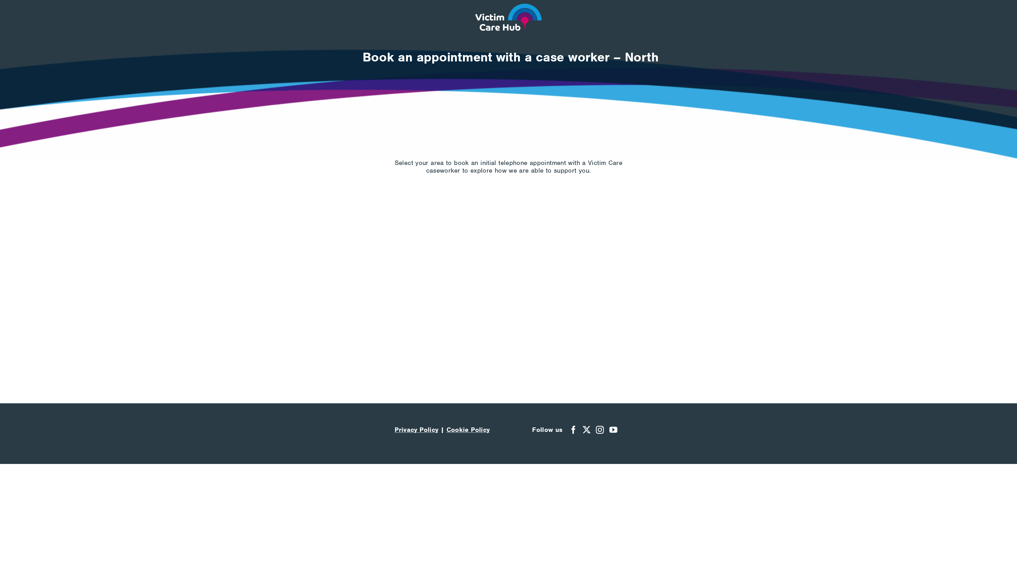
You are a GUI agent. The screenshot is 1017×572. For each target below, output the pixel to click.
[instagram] (600, 430)
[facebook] (573, 430)
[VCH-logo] (508, 7)
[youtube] (613, 430)
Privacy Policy (416, 430)
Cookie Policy (468, 430)
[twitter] (587, 430)
